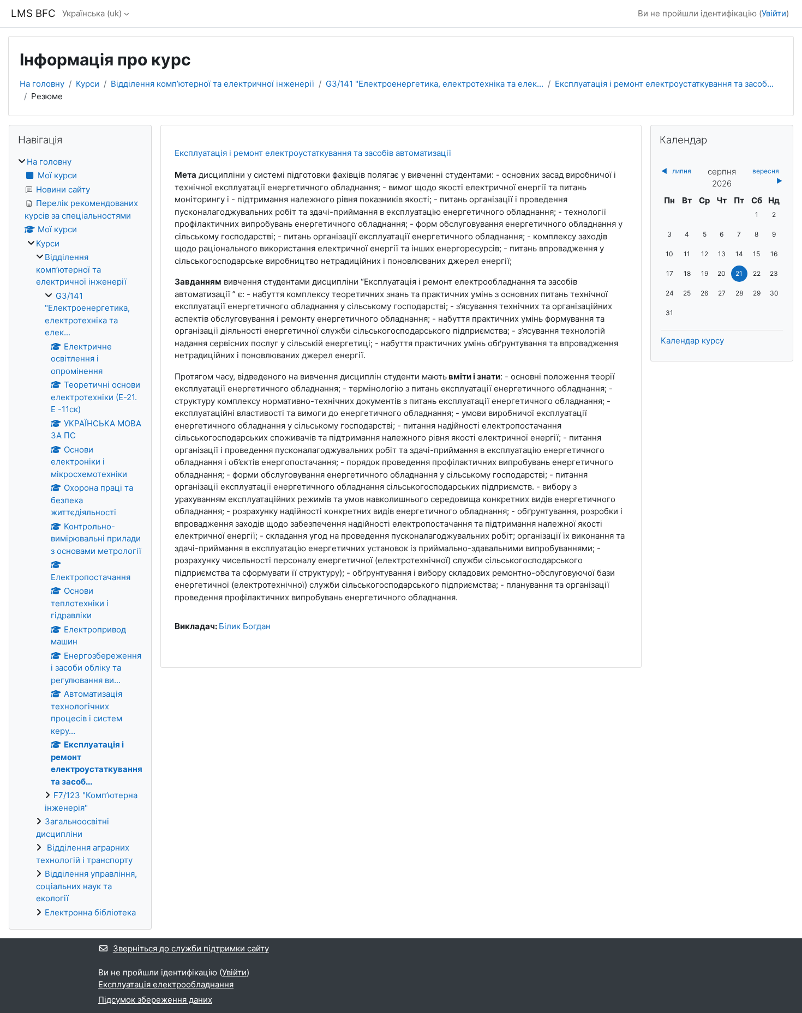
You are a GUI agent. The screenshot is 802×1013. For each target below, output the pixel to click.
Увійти (774, 13)
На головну (42, 84)
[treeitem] (80, 537)
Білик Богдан (245, 626)
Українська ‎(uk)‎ (92, 13)
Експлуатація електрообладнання (166, 984)
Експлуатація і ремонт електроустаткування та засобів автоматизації (313, 153)
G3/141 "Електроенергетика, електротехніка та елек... (434, 84)
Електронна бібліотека (90, 912)
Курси (87, 84)
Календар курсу (692, 340)
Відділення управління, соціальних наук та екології (86, 886)
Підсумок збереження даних (155, 999)
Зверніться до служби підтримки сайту (191, 948)
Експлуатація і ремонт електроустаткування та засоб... (664, 84)
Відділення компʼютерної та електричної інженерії (212, 84)
